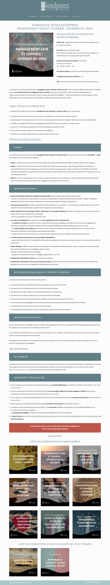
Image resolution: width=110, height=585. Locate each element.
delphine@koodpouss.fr (20, 370)
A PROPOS (33, 16)
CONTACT (76, 16)
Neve (11, 582)
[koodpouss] (55, 6)
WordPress (26, 582)
